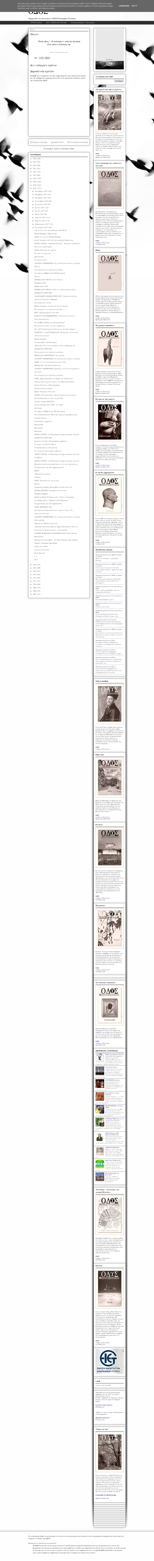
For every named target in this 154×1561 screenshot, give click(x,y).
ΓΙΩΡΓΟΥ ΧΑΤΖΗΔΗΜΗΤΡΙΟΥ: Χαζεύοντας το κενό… (55, 316)
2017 (35, 188)
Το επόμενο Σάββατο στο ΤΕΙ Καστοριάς (49, 273)
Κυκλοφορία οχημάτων (43, 421)
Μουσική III (38, 424)
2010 (35, 584)
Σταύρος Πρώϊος (40, 418)
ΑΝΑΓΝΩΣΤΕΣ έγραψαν (112, 1080)
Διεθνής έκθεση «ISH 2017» (44, 401)
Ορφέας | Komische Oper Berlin (45, 543)
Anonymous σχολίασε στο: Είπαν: (106, 640)
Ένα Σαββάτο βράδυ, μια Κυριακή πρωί (49, 322)
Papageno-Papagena (41, 494)
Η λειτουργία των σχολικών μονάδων (48, 270)
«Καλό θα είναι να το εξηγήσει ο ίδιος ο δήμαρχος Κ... (55, 345)
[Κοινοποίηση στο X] (44, 58)
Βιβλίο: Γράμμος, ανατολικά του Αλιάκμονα (51, 306)
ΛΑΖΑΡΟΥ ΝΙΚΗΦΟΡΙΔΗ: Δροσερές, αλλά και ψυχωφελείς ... (57, 368)
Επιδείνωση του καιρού (43, 388)
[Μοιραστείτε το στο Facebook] (46, 58)
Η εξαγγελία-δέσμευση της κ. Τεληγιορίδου (51, 530)
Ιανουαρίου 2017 (41, 227)
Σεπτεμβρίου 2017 (42, 201)
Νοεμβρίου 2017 (41, 194)
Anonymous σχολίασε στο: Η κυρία (106, 620)
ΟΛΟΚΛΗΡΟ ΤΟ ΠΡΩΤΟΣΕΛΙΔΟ (106, 1495)
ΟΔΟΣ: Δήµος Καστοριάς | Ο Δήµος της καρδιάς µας (53, 378)
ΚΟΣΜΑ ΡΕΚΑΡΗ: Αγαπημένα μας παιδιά (50, 490)
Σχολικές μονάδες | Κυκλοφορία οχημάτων (50, 441)
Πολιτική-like (39, 520)
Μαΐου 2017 (39, 214)
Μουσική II (38, 428)
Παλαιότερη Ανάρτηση (77, 142)
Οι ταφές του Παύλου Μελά (45, 444)
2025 (35, 162)
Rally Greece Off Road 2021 (113, 1160)
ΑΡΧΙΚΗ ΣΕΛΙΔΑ (36, 23)
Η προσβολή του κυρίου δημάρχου (112, 1093)
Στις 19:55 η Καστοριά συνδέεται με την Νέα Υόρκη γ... (55, 329)
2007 (35, 594)
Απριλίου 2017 (40, 217)
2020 (35, 178)
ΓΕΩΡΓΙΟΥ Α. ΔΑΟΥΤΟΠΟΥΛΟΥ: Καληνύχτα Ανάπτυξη (56, 332)
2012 (35, 578)
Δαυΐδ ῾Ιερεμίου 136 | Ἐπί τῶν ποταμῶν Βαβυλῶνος (53, 240)
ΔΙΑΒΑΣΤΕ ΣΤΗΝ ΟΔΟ (43, 293)
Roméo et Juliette (40, 339)
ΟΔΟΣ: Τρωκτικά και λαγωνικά (46, 480)
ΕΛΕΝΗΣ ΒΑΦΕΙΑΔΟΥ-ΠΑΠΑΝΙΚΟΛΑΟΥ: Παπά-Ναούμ (55, 533)
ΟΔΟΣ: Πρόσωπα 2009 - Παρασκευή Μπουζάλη (112, 1134)
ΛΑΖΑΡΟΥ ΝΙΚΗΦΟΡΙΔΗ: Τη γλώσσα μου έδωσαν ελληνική (57, 263)
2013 (35, 574)
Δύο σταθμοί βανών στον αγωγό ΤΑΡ (48, 398)
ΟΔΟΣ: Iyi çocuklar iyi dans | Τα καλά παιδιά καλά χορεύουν (114, 1055)
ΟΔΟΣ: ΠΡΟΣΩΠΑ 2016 (43, 507)
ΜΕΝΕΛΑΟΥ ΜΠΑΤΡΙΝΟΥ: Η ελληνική (49, 355)
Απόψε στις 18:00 (40, 546)
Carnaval (37, 477)
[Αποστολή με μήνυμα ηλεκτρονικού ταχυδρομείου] (40, 58)
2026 (35, 158)
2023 (35, 168)
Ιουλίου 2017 (40, 207)
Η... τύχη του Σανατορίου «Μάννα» (48, 451)
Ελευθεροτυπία (100, 1420)
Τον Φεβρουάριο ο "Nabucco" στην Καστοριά (51, 500)
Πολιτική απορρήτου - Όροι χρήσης (82, 23)
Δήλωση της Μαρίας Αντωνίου (46, 523)
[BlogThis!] (42, 58)
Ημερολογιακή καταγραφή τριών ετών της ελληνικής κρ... (56, 464)
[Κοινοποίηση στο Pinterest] (49, 58)
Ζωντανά (38, 372)
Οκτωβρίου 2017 (41, 198)
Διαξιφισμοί (39, 256)
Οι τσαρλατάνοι (40, 260)
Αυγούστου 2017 (41, 204)
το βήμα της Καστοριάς (103, 155)
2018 (35, 185)
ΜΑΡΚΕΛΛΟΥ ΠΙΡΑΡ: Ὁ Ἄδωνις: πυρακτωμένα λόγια (55, 289)
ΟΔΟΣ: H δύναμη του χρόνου (45, 250)
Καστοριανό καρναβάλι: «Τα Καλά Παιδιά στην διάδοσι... (56, 540)
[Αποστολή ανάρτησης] (35, 57)
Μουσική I (38, 431)
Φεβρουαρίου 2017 (42, 224)
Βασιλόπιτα (38, 536)
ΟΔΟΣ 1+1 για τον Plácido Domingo (47, 237)
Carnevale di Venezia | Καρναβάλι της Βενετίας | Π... (53, 487)
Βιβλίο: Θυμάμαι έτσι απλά (44, 391)
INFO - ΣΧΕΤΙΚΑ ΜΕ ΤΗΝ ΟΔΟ (56, 23)
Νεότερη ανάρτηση (38, 142)
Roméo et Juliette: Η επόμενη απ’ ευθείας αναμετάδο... (54, 497)
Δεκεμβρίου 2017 (41, 191)
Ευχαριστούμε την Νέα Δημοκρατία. (48, 503)
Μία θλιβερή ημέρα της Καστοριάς (112, 1174)
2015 (35, 568)
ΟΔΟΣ (97, 154)
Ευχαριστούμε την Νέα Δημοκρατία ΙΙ (49, 467)
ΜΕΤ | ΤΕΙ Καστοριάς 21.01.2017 (46, 312)
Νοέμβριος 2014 (40, 283)
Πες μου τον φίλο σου (42, 253)
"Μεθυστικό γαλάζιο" (42, 474)
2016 (35, 564)
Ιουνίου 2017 (40, 211)
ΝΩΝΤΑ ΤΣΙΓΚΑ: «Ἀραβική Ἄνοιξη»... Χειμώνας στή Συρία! (57, 243)
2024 (35, 165)
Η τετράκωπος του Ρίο (42, 303)
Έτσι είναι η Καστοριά (43, 247)
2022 (35, 172)
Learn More (124, 6)
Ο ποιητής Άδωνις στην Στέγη (45, 447)
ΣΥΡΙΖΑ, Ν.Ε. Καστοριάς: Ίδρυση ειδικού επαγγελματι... (56, 395)
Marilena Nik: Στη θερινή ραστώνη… (48, 365)
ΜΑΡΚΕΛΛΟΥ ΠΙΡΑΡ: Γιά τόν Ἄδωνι (48, 279)
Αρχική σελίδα (57, 142)
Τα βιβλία (38, 457)
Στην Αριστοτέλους (41, 319)
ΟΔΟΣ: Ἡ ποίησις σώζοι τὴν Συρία (59, 52)
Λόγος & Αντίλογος (41, 335)
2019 (35, 181)
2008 (35, 591)
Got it (134, 6)
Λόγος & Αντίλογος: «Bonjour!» (46, 299)
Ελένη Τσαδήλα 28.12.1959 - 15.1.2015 (48, 405)
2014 (35, 571)
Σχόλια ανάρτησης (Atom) (64, 148)
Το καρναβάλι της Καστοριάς (45, 342)
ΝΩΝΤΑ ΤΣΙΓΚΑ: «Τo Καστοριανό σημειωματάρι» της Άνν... (57, 434)
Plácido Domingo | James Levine (45, 233)
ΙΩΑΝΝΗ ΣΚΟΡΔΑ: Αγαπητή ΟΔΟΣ (113, 1106)
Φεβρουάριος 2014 (41, 286)
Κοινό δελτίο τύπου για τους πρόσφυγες (49, 326)
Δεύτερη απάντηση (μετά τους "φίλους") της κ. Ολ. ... (54, 510)
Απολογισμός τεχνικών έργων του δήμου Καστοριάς (54, 382)
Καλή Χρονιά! (39, 553)
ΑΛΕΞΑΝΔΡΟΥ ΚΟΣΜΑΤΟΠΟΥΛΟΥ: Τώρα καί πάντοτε (55, 296)
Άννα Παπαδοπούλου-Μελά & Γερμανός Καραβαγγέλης (55, 414)
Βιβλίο (36, 470)
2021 (35, 175)
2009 (35, 587)
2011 (35, 581)
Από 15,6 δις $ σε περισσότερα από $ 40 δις (50, 230)
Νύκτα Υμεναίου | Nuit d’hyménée (47, 385)
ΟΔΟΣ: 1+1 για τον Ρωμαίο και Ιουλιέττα (50, 362)
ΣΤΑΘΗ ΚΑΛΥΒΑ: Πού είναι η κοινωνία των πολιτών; (114, 1119)
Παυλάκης (38, 408)
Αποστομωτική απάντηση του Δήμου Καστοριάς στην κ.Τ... (56, 526)
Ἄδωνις (37, 266)
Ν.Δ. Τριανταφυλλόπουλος (104, 1405)
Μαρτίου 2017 (40, 221)
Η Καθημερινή (100, 1407)
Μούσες (37, 484)
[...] (35, 556)
